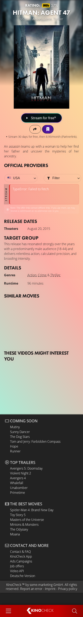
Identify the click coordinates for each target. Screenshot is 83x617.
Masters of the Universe (27, 520)
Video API (17, 571)
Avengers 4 (18, 478)
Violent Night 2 (20, 473)
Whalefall (16, 483)
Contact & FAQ (20, 552)
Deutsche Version (22, 576)
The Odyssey (19, 529)
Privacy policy (67, 589)
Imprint (50, 589)
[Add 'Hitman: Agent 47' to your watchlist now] (48, 129)
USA (16, 178)
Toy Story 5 (18, 515)
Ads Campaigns (21, 561)
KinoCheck (13, 584)
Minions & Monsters (24, 524)
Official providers (26, 165)
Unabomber (19, 488)
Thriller (55, 275)
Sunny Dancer (20, 432)
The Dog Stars (20, 437)
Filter (56, 178)
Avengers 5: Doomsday (26, 468)
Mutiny (15, 427)
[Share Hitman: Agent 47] (35, 129)
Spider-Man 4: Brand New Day (31, 510)
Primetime (17, 493)
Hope (14, 446)
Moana (15, 534)
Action (31, 275)
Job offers (17, 566)
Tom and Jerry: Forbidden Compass (35, 441)
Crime (42, 275)
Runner (15, 451)
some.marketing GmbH (46, 584)
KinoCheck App (21, 556)
